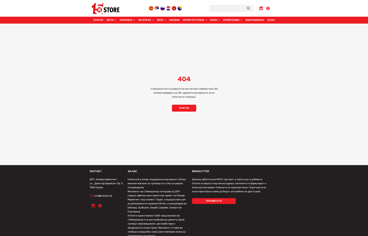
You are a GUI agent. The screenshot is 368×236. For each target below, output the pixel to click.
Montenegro (174, 8)
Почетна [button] (184, 108)
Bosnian (180, 8)
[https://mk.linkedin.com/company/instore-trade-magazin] (261, 8)
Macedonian (151, 8)
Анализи (174, 20)
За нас (271, 20)
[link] (248, 8)
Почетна (98, 20)
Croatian (168, 8)
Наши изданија (254, 20)
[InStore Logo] (106, 8)
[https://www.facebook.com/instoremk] (267, 8)
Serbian (157, 8)
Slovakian (162, 8)
